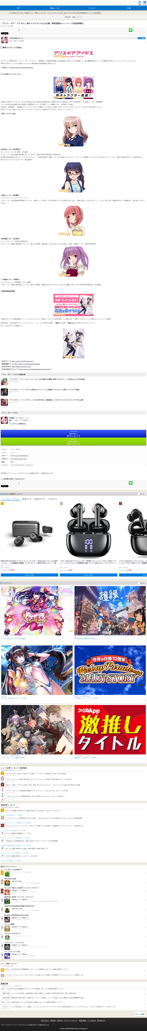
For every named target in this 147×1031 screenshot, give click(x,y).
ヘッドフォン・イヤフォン (10, 499)
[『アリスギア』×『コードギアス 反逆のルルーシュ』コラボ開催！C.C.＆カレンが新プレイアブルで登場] (40, 395)
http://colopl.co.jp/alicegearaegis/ (19, 455)
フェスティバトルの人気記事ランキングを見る (14, 830)
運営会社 (60, 1020)
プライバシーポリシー (71, 1020)
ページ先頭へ (141, 1014)
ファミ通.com (91, 1020)
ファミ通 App (7, 3)
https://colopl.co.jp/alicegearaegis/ (22, 67)
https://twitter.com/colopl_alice (21, 366)
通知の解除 (82, 1020)
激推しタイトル (77, 17)
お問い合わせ (45, 1020)
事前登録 (67, 17)
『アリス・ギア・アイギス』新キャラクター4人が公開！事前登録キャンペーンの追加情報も (74, 13)
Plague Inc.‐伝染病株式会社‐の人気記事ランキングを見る (16, 845)
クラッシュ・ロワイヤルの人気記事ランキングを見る (15, 837)
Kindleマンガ (26, 499)
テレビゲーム (52, 499)
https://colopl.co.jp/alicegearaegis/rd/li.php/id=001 (35, 369)
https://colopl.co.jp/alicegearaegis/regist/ (27, 364)
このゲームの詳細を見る (19, 424)
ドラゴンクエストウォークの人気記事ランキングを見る (16, 822)
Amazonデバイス (39, 499)
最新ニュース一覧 (40, 13)
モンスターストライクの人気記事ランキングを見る (15, 853)
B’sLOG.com (101, 1020)
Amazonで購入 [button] (29, 575)
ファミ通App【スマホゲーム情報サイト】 (21, 13)
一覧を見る (142, 494)
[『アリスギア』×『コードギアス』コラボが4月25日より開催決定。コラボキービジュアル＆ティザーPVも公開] (42, 405)
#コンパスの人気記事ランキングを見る (12, 815)
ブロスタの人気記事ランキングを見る (11, 860)
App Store (73, 434)
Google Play (73, 441)
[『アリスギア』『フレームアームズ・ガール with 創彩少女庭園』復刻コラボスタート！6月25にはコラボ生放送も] (43, 385)
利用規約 (53, 1020)
